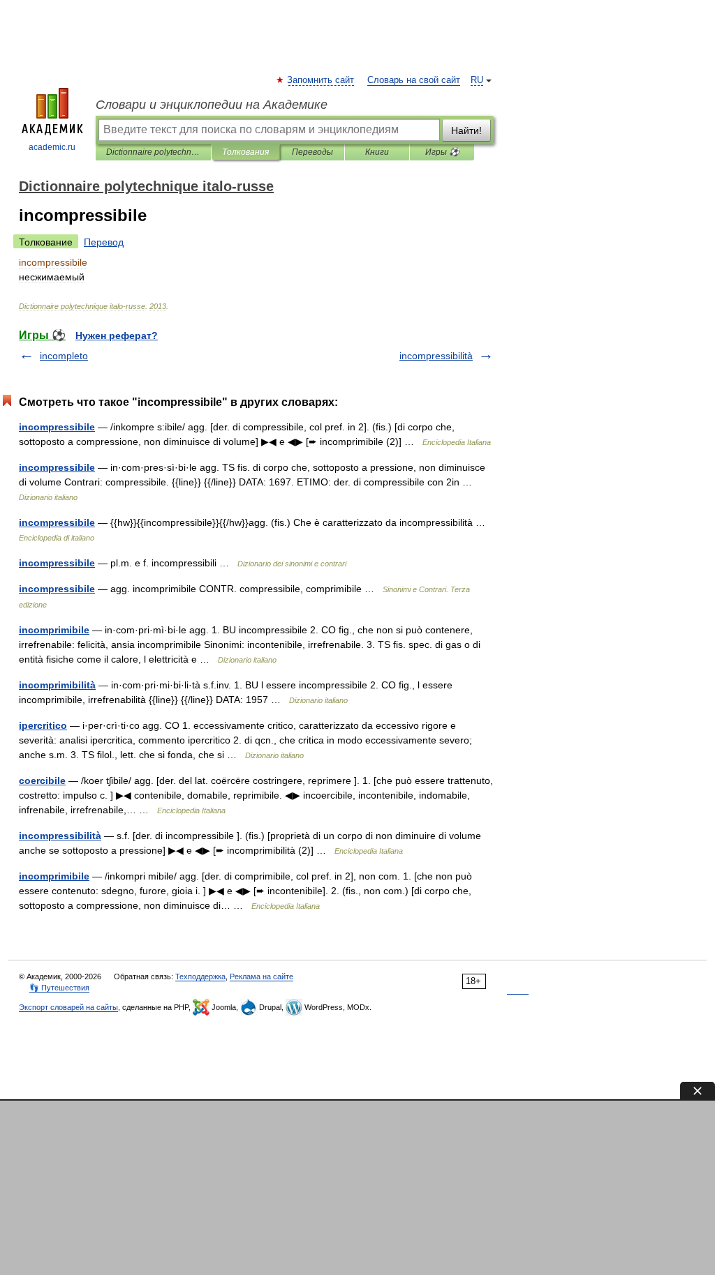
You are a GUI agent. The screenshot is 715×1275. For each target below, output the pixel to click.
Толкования (245, 152)
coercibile (42, 780)
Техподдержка (200, 976)
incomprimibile (54, 629)
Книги (377, 152)
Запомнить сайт (321, 80)
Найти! (466, 130)
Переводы (312, 152)
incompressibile (57, 426)
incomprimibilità (57, 685)
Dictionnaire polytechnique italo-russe (153, 152)
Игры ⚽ (442, 152)
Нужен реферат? (116, 335)
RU (477, 80)
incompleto (64, 355)
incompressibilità (436, 355)
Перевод (104, 242)
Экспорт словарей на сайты (68, 1007)
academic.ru (52, 147)
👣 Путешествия (59, 987)
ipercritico (43, 725)
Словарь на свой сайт (413, 80)
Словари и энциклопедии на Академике (211, 105)
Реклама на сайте (261, 976)
